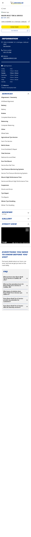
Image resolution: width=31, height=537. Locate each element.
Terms (20, 242)
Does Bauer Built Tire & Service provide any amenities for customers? (13, 300)
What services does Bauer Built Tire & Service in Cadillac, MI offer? (13, 278)
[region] (15, 235)
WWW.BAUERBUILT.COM (10, 58)
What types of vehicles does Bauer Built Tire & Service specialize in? (12, 293)
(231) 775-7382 (7, 52)
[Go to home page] (17, 2)
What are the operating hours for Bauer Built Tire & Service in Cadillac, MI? (13, 285)
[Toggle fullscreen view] (27, 229)
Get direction (6, 46)
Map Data (16, 242)
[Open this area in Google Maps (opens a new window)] (4, 242)
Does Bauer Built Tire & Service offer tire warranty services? (13, 306)
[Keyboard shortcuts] (13, 242)
